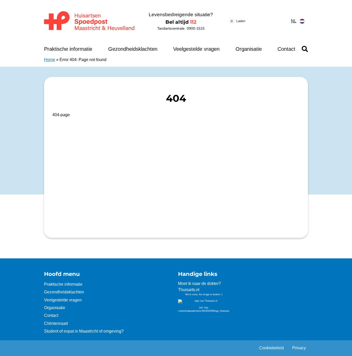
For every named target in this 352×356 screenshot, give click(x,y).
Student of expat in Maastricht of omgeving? (84, 331)
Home (49, 59)
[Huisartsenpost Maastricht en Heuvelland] (89, 21)
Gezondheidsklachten (132, 49)
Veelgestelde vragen (196, 49)
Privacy (299, 348)
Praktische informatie (68, 49)
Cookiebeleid (271, 348)
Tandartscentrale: (181, 28)
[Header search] (305, 49)
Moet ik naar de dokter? (199, 283)
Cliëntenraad (56, 323)
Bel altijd (180, 22)
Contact (286, 49)
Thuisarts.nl (188, 289)
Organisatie (249, 49)
